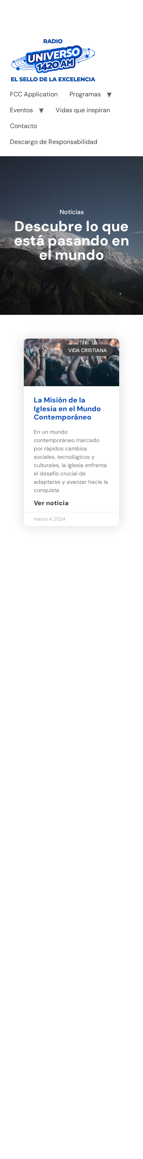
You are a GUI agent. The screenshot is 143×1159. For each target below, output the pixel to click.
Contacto (23, 126)
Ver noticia (51, 503)
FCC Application (34, 94)
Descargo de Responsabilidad (53, 142)
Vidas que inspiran (83, 110)
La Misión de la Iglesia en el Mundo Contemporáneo (67, 408)
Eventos (21, 110)
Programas (85, 94)
